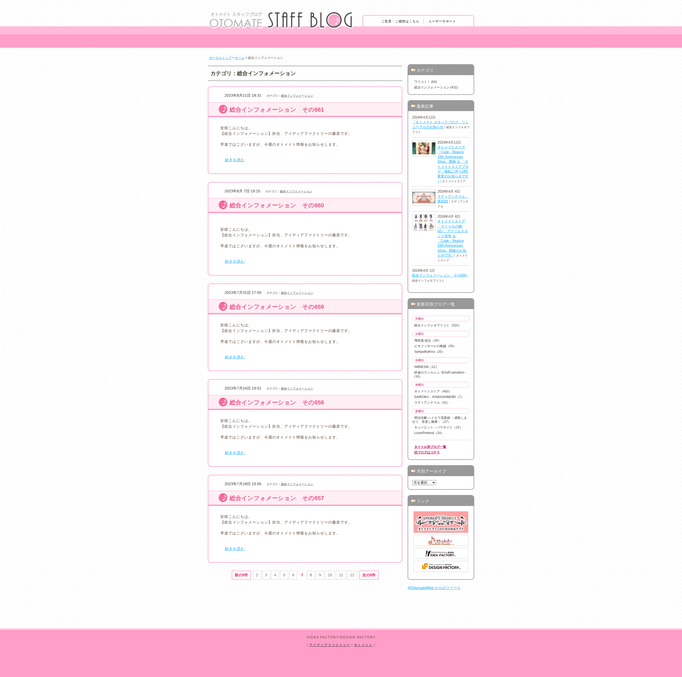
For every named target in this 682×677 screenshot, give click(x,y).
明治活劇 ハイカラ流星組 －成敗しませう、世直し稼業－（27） (439, 420)
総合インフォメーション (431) (436, 87)
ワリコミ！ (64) (425, 82)
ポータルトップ (220, 58)
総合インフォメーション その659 (277, 306)
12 (352, 575)
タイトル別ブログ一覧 (430, 447)
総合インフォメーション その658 (277, 402)
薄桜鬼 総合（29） (427, 340)
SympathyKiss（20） (429, 352)
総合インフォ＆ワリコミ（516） (437, 325)
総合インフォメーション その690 (439, 275)
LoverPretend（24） (429, 433)
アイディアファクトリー (329, 645)
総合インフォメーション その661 (277, 109)
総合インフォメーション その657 (277, 498)
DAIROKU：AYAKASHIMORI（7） (439, 397)
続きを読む (235, 160)
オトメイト (363, 645)
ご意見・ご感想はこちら (400, 21)
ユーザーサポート (442, 21)
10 (330, 575)
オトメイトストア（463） (433, 391)
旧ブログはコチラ (427, 452)
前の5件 (241, 575)
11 (341, 575)
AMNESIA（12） (426, 367)
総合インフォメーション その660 (277, 205)
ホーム (240, 58)
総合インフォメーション (297, 95)
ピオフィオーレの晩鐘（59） (435, 346)
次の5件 (369, 575)
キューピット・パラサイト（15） (438, 427)
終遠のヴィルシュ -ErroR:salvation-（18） (438, 374)
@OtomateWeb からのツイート (434, 588)
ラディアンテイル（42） (432, 402)
